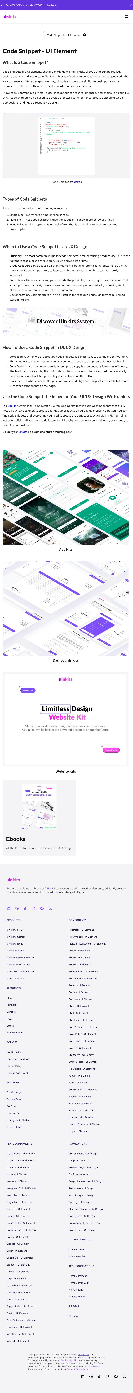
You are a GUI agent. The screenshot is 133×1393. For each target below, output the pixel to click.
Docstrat (71, 1369)
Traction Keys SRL (69, 1360)
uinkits (77, 181)
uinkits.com (83, 1354)
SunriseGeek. (82, 1369)
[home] (9, 17)
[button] (126, 16)
